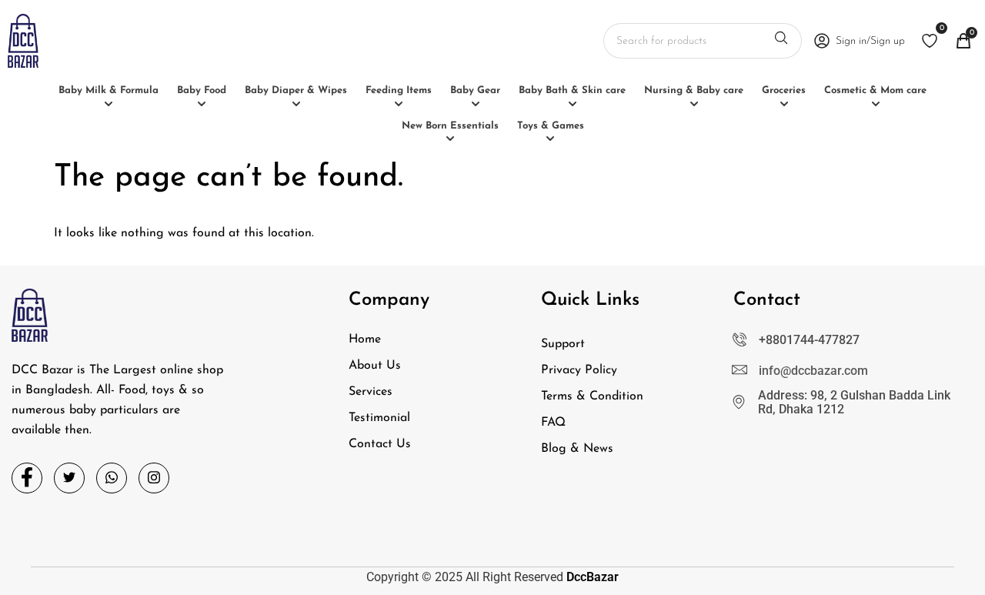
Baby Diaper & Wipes (296, 90)
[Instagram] (154, 478)
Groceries (784, 90)
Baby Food (201, 90)
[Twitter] (69, 478)
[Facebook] (27, 478)
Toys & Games (550, 126)
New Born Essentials (450, 126)
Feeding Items (399, 90)
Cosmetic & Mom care (875, 90)
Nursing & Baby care (693, 90)
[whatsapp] (111, 478)
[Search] (781, 41)
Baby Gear (475, 90)
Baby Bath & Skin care (572, 90)
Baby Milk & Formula (108, 90)
